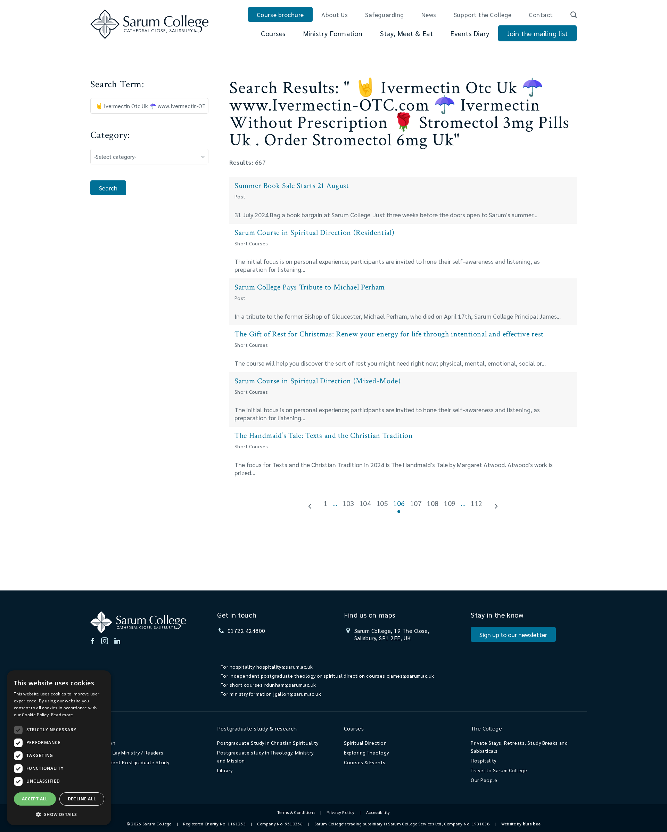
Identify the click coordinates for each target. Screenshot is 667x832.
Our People (484, 780)
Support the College (482, 14)
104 (365, 503)
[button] (59, 814)
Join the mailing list (537, 33)
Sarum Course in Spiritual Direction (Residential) (314, 233)
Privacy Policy (340, 812)
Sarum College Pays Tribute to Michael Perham (309, 287)
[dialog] (59, 747)
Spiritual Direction (365, 743)
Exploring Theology (366, 752)
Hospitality (483, 760)
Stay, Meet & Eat (406, 33)
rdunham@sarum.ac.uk (290, 685)
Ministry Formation (333, 33)
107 (416, 503)
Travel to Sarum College (499, 770)
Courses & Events (365, 762)
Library (225, 770)
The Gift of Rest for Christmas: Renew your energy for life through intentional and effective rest (389, 334)
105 (382, 503)
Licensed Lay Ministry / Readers (127, 752)
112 (476, 503)
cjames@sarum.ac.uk (410, 675)
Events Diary (469, 33)
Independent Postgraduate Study (129, 762)
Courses (273, 33)
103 (348, 503)
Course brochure (280, 14)
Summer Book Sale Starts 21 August (291, 186)
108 (433, 503)
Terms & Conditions (296, 812)
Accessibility (378, 812)
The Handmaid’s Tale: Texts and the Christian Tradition (323, 436)
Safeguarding (384, 14)
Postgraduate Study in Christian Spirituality (268, 743)
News (428, 14)
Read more (62, 715)
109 (450, 503)
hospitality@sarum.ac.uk (284, 666)
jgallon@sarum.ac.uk (297, 694)
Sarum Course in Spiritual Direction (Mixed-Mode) (317, 381)
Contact (541, 14)
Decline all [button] (82, 799)
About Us (334, 14)
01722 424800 (246, 630)
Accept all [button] (35, 799)
